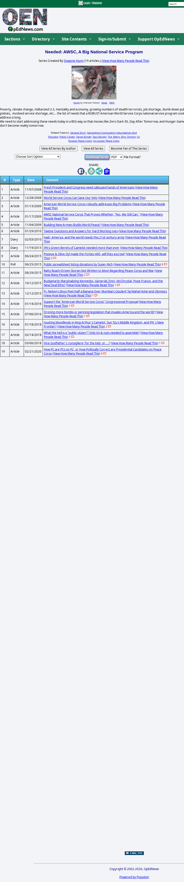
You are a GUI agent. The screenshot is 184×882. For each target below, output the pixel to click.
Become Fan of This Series (129, 148)
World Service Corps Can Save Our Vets (70, 198)
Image (77, 102)
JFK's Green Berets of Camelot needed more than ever (81, 248)
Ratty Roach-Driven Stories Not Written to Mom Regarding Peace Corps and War (99, 271)
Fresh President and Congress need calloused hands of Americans (89, 187)
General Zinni (78, 132)
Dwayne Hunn (73, 61)
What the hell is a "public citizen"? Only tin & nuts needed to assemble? (92, 333)
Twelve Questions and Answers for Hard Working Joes (81, 231)
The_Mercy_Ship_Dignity (122, 136)
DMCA (111, 102)
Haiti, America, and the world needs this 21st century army (84, 237)
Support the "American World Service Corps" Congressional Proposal (91, 302)
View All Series (93, 148)
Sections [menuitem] (12, 39)
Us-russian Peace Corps (106, 140)
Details (104, 102)
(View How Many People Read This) (125, 61)
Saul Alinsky (99, 136)
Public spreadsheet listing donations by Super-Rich (78, 264)
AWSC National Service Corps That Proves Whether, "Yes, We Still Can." (92, 214)
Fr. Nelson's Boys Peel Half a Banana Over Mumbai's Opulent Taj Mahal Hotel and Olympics (105, 291)
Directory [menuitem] (41, 39)
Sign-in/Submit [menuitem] (112, 39)
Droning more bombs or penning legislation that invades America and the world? (99, 312)
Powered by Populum (134, 877)
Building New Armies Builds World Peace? (72, 225)
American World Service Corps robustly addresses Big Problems (87, 204)
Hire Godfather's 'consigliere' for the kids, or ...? (77, 343)
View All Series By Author (58, 148)
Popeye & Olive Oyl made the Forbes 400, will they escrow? (84, 254)
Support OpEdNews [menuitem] (156, 39)
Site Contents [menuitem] (74, 39)
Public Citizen (67, 136)
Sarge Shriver (83, 136)
